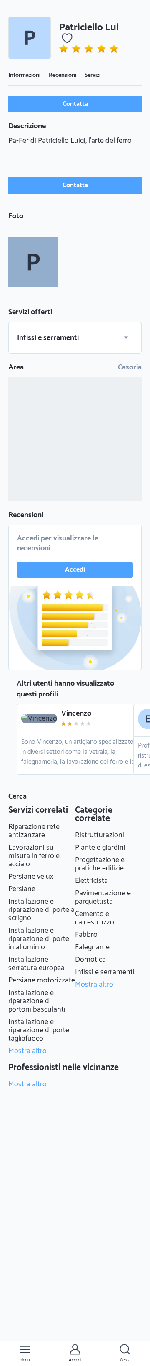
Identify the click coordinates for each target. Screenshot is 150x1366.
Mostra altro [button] (27, 1051)
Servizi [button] (92, 75)
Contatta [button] (75, 104)
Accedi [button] (75, 569)
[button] (29, 38)
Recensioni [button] (62, 75)
